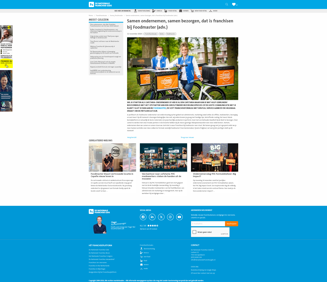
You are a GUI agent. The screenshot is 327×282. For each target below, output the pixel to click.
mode (215, 11)
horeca (159, 11)
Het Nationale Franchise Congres (101, 256)
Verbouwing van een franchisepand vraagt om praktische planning (105, 57)
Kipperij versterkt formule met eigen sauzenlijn (105, 67)
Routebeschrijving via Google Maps (203, 270)
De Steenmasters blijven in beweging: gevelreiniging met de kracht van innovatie (104, 52)
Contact (195, 245)
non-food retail (201, 11)
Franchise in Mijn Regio (97, 269)
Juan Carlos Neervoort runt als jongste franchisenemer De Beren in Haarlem (102, 62)
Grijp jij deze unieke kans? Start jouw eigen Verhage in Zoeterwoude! (104, 37)
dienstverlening (144, 11)
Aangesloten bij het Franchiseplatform (102, 272)
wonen (185, 11)
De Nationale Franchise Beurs (99, 253)
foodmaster (171, 34)
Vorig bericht (131, 137)
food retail (172, 11)
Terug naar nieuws (187, 137)
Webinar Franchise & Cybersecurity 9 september (102, 47)
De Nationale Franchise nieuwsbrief (101, 259)
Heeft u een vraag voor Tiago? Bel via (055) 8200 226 (123, 228)
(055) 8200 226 (196, 257)
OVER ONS (194, 267)
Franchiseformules (146, 245)
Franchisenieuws (151, 34)
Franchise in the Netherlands (99, 266)
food (145, 261)
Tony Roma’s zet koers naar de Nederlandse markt (104, 42)
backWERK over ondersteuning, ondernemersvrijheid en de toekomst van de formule (105, 72)
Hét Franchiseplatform (100, 245)
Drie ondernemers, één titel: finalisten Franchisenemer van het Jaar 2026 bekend (104, 25)
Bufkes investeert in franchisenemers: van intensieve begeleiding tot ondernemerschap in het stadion (106, 31)
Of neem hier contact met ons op (203, 273)
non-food (147, 257)
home (162, 34)
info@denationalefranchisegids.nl (203, 260)
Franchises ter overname (98, 262)
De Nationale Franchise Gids (100, 4)
